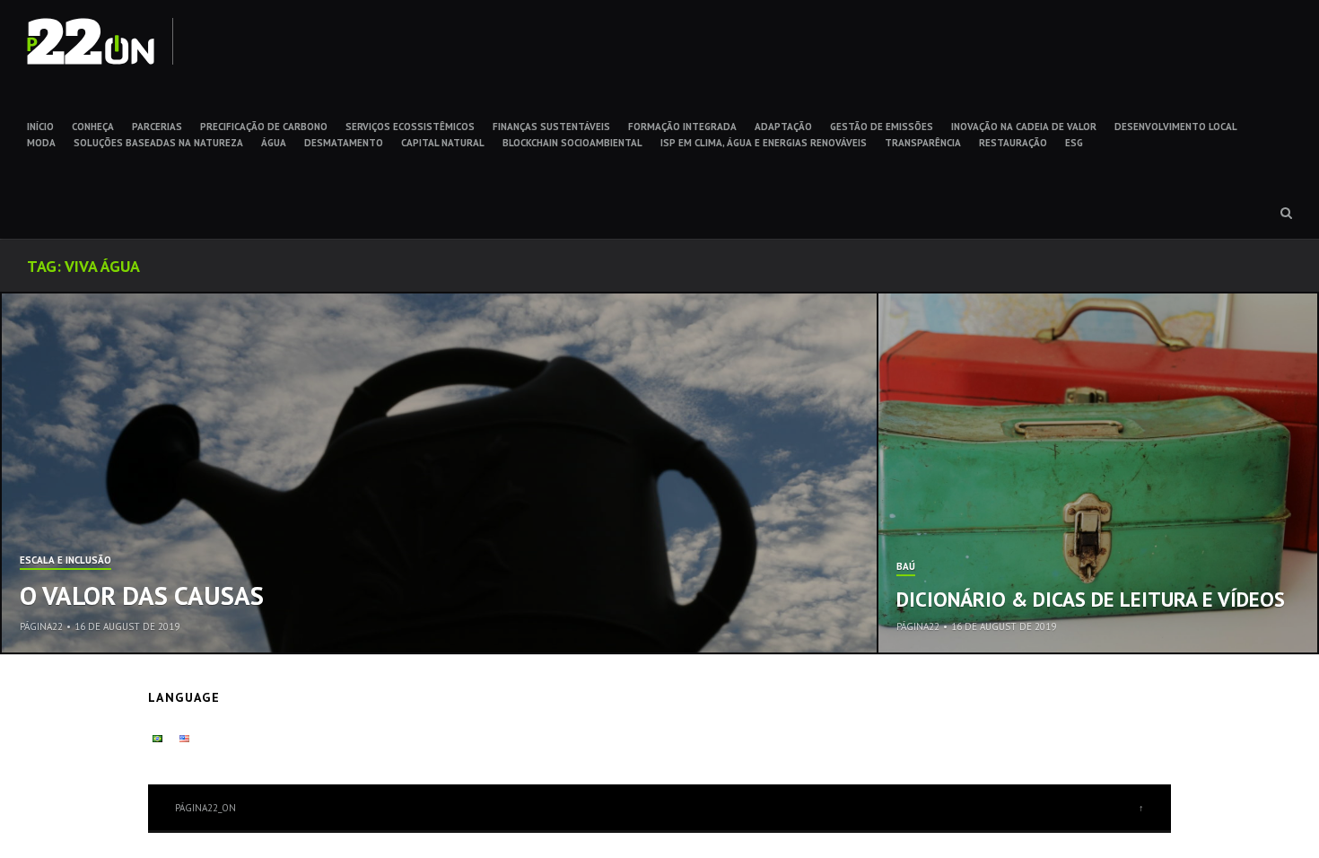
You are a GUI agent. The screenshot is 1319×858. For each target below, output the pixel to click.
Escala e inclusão (65, 561)
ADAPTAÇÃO (783, 126)
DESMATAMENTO (343, 142)
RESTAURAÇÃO (1013, 142)
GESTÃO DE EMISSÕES (881, 126)
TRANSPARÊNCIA (923, 142)
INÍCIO (40, 126)
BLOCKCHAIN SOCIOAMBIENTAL (572, 142)
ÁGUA (273, 142)
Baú (905, 567)
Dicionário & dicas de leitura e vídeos (1090, 599)
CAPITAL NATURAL (443, 142)
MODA (41, 142)
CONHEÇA (93, 126)
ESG (1074, 142)
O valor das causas (142, 595)
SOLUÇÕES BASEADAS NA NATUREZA (158, 142)
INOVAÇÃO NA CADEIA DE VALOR (1023, 126)
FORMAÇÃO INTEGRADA (682, 126)
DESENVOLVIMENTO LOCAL (1175, 126)
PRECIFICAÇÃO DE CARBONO (264, 126)
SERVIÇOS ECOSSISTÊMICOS (410, 126)
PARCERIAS (157, 126)
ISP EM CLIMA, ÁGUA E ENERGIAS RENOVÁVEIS (763, 142)
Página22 (41, 626)
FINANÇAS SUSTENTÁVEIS (551, 126)
